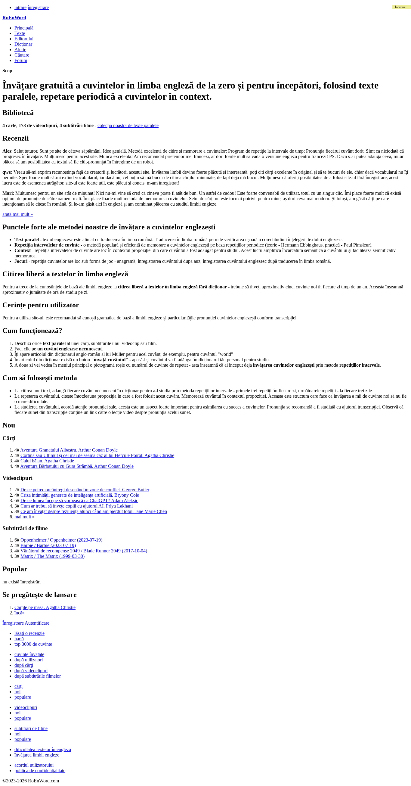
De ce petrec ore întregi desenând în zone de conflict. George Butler (84, 489)
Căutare (21, 54)
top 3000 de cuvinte (33, 644)
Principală (23, 27)
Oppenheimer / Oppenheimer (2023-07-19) (61, 539)
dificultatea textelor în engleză (42, 749)
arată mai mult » (17, 214)
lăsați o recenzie (29, 633)
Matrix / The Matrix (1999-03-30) (52, 556)
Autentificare (37, 623)
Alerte (20, 49)
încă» (19, 612)
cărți (18, 686)
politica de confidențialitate (39, 770)
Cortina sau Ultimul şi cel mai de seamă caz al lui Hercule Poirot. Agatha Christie (97, 455)
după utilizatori (28, 659)
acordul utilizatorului (34, 765)
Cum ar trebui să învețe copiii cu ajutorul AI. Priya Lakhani (76, 505)
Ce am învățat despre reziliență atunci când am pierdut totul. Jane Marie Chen (93, 511)
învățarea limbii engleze (36, 754)
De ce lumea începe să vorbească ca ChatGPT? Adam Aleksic (79, 500)
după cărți (23, 665)
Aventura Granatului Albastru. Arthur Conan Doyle (69, 449)
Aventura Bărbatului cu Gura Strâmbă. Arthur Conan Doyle (77, 466)
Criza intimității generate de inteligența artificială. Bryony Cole (79, 495)
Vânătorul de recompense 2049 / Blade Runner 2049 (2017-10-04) (83, 550)
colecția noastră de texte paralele (128, 125)
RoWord (14, 17)
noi (17, 691)
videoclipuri (25, 707)
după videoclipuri (31, 670)
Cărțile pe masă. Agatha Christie (45, 607)
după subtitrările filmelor (37, 676)
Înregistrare (13, 623)
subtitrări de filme (31, 728)
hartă (19, 638)
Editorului (23, 38)
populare (22, 697)
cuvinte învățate (29, 654)
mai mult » (24, 516)
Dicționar (23, 44)
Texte (19, 33)
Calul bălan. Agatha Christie (47, 460)
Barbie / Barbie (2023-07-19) (48, 545)
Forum (20, 60)
